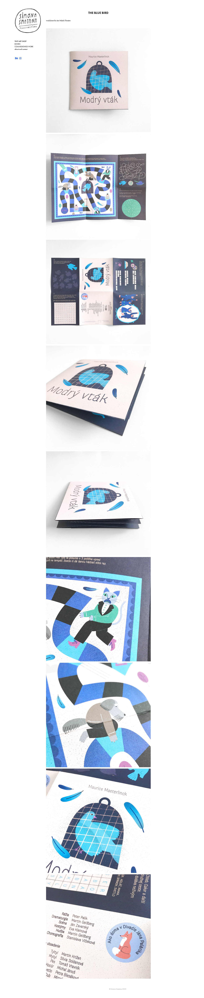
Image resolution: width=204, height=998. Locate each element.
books (17, 44)
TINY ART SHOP (20, 41)
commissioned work (24, 47)
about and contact (21, 49)
